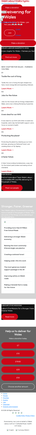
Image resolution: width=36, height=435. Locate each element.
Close (27, 126)
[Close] (33, 88)
